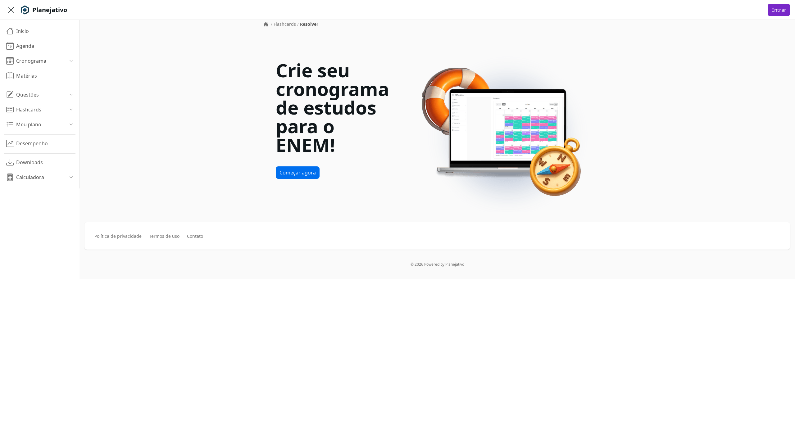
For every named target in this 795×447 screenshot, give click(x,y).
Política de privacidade (118, 236)
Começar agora (297, 172)
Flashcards (285, 24)
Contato (195, 236)
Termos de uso (164, 236)
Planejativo (454, 264)
